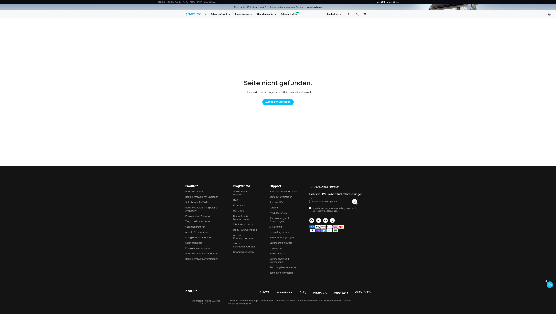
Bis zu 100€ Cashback (245, 230)
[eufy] (299, 292)
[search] (349, 14)
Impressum (275, 248)
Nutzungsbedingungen (339, 208)
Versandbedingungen (281, 238)
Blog (235, 200)
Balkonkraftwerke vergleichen (201, 259)
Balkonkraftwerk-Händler (283, 192)
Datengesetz (245, 304)
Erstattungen (267, 301)
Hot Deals (238, 211)
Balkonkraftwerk (219, 14)
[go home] (195, 14)
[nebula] (316, 292)
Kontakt (273, 208)
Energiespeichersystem (198, 248)
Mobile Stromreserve (197, 232)
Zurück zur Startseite (278, 102)
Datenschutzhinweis (280, 243)
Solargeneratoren (195, 227)
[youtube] (325, 220)
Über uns (234, 301)
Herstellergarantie (279, 232)
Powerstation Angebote (198, 216)
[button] (357, 14)
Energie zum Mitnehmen (198, 238)
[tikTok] (332, 220)
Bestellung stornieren (281, 273)
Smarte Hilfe (276, 202)
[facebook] (311, 220)
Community (239, 205)
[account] (357, 14)
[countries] (549, 14)
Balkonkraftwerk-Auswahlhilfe (201, 254)
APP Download (277, 254)
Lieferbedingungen (249, 301)
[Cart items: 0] (364, 14)
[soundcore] (281, 292)
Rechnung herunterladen (283, 267)
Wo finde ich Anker (243, 225)
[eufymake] (359, 292)
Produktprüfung (278, 213)
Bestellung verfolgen (280, 197)
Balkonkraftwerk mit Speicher (201, 197)
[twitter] (318, 220)
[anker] (261, 292)
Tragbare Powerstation (198, 221)
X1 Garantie (275, 227)
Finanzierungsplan (243, 252)
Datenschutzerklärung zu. (325, 211)
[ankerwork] (337, 292)
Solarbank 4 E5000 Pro (197, 202)
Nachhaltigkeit (193, 243)
